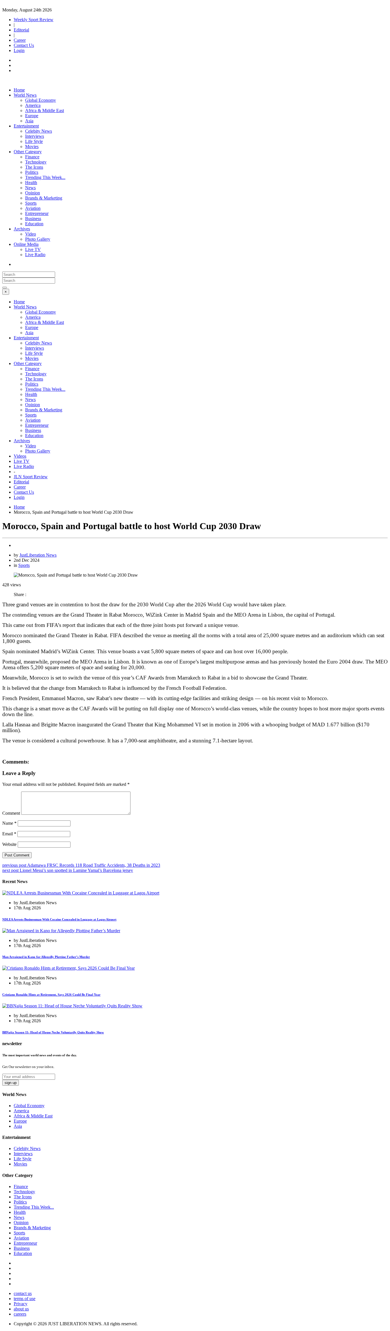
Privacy (20, 1303)
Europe (31, 115)
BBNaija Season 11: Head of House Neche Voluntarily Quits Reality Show (53, 1032)
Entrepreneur (37, 213)
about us (21, 1308)
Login (19, 50)
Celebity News (38, 131)
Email (9, 833)
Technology (36, 162)
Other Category (28, 151)
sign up (11, 1083)
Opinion (32, 192)
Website (9, 844)
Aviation (33, 208)
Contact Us (24, 45)
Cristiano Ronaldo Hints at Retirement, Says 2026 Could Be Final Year (51, 994)
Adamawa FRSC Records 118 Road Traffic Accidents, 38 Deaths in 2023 (81, 865)
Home (19, 89)
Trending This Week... (45, 177)
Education (34, 223)
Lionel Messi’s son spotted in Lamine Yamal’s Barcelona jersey (67, 870)
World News (25, 95)
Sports (31, 203)
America (33, 105)
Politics (31, 172)
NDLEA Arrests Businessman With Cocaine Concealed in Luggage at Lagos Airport (59, 919)
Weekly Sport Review (33, 19)
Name (9, 823)
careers (20, 1314)
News (30, 187)
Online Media (26, 244)
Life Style (34, 141)
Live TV (33, 249)
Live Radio (35, 254)
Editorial (21, 29)
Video (30, 234)
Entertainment (26, 125)
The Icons (34, 167)
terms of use (24, 1298)
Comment (11, 813)
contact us (23, 1293)
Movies (32, 146)
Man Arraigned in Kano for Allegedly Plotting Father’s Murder (46, 957)
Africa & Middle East (44, 110)
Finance (32, 156)
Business (33, 218)
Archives (22, 228)
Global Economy (40, 100)
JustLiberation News (38, 555)
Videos (20, 456)
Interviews (34, 136)
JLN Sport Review (31, 476)
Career (20, 40)
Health (31, 182)
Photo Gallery (37, 239)
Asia (29, 120)
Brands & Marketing (43, 198)
